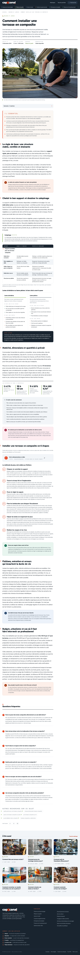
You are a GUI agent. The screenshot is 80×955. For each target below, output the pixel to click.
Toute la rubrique (73, 836)
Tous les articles (62, 2)
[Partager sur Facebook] (10, 823)
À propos (47, 951)
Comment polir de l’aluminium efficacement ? (61, 860)
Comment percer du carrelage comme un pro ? (35, 860)
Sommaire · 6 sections (9, 106)
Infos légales (53, 951)
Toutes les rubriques (61, 951)
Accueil (4, 12)
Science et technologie (7, 7)
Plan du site (75, 951)
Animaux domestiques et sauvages (65, 921)
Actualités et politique (62, 925)
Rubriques (52, 2)
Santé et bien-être (38, 925)
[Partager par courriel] (17, 823)
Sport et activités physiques (64, 923)
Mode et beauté (61, 916)
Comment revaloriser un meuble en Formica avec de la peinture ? (11, 888)
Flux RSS (69, 951)
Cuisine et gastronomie (42, 7)
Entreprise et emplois (55, 7)
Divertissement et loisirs (63, 911)
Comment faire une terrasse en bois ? (12, 859)
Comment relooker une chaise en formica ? (34, 888)
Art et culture (60, 914)
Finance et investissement (70, 7)
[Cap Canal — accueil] (9, 2)
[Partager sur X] (13, 823)
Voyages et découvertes (63, 918)
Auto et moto (30, 7)
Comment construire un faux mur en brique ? (60, 888)
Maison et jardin (20, 7)
